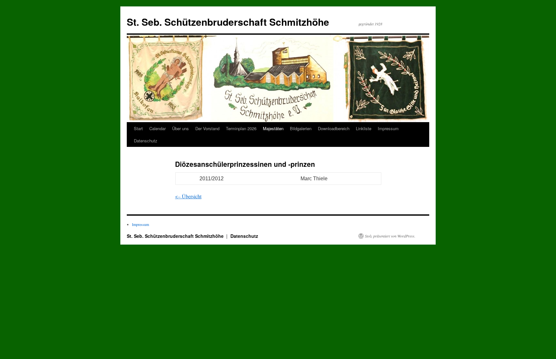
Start (138, 128)
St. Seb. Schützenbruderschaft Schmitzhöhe (228, 22)
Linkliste (363, 128)
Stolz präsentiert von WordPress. (390, 235)
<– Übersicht (188, 196)
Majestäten (273, 128)
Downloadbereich (333, 128)
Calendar (157, 128)
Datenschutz (145, 141)
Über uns (180, 128)
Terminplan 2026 (241, 128)
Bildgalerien (300, 128)
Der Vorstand (207, 128)
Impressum (388, 128)
